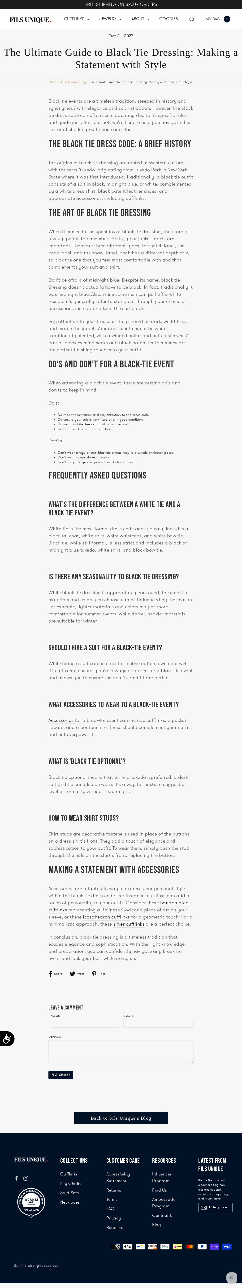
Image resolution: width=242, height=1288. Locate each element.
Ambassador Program (164, 1203)
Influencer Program (161, 1177)
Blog (156, 1224)
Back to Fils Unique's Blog (121, 1118)
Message (56, 1037)
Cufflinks (69, 1174)
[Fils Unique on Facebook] (16, 1178)
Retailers (114, 1227)
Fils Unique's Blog (73, 82)
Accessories (61, 720)
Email (128, 1016)
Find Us (159, 1190)
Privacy (113, 1218)
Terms (112, 1199)
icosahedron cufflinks (106, 917)
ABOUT (138, 19)
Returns (113, 1190)
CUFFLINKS (75, 19)
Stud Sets (69, 1193)
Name (55, 1016)
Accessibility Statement (118, 1177)
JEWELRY (108, 19)
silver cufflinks (128, 924)
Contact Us (163, 1215)
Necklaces (70, 1202)
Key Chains (71, 1183)
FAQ (110, 1209)
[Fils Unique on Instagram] (25, 1178)
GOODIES (168, 19)
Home (54, 82)
